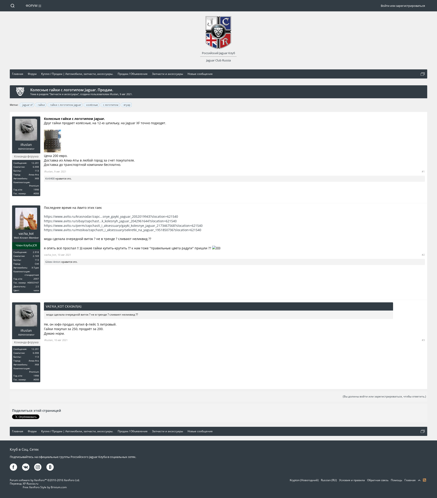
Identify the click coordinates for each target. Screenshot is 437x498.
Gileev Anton (53, 261)
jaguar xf (27, 104)
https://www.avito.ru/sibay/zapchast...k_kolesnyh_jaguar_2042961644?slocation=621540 (110, 221)
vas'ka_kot (26, 233)
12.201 (35, 162)
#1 (423, 171)
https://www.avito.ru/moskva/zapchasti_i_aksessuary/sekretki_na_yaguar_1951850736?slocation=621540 (122, 230)
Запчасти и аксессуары (64, 94)
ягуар (127, 104)
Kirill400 (50, 178)
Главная (410, 480)
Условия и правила (352, 480)
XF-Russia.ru (30, 483)
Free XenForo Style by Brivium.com (45, 487)
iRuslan (114, 94)
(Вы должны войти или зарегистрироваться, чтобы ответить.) (384, 396)
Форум (32, 5)
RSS (424, 480)
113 (37, 170)
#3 (423, 340)
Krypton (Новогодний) (304, 480)
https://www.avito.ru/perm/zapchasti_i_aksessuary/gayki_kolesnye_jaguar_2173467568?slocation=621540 (123, 225)
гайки (41, 104)
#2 (423, 254)
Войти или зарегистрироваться (403, 6)
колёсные (92, 104)
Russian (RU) (329, 480)
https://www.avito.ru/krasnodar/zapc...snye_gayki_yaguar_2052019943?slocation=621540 (111, 216)
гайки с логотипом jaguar (65, 104)
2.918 (36, 252)
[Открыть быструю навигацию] (422, 74)
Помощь (396, 480)
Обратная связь (378, 480)
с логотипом (110, 104)
